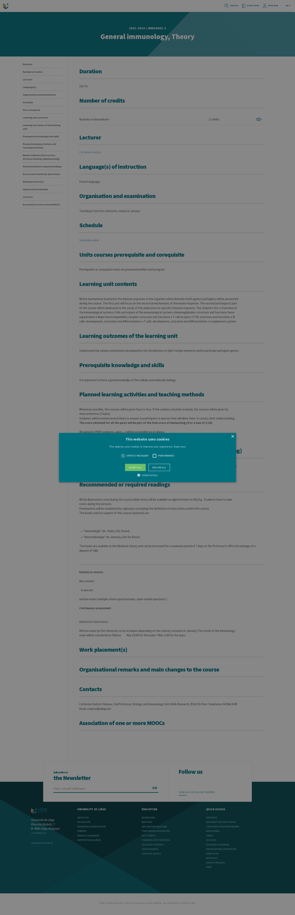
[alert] (147, 457)
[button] (147, 457)
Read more (180, 446)
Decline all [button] (159, 467)
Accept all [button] (135, 467)
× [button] (232, 436)
